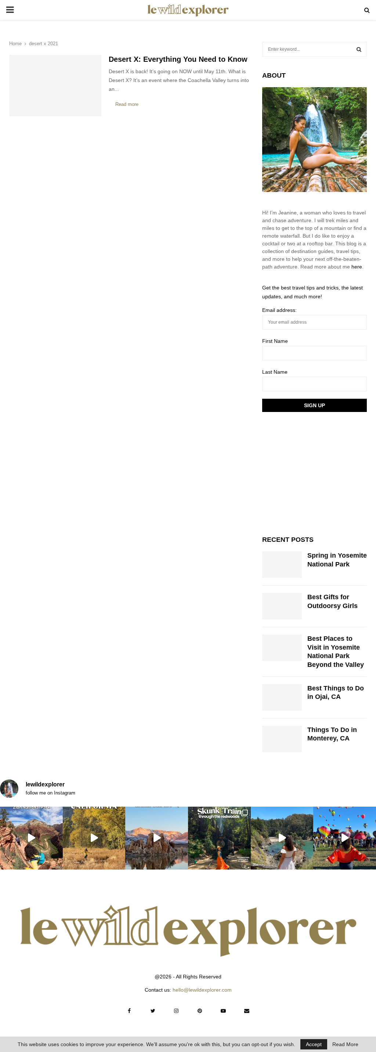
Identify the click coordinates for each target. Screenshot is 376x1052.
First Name (275, 341)
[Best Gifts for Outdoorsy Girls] (282, 606)
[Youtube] (223, 1011)
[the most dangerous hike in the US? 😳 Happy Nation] (31, 838)
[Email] (247, 1011)
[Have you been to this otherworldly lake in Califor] (156, 838)
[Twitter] (153, 1011)
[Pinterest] (200, 1011)
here (356, 267)
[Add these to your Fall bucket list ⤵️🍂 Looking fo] (94, 838)
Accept (314, 1044)
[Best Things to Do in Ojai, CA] (282, 697)
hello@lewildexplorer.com (202, 990)
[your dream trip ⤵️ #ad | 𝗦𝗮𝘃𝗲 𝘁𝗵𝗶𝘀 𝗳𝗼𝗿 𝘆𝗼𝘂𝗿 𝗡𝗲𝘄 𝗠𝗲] (344, 838)
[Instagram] (176, 1011)
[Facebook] (129, 1011)
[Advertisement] (317, 473)
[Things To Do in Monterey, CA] (282, 739)
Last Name (275, 372)
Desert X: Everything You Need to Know (178, 59)
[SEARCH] (359, 49)
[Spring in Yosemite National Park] (282, 564)
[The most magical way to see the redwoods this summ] (219, 838)
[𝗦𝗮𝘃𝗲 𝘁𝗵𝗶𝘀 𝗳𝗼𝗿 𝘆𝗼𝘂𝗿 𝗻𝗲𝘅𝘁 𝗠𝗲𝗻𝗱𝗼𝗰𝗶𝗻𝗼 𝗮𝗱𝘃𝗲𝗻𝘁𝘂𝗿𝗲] (282, 838)
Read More (345, 1044)
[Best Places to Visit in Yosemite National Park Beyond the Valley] (282, 648)
